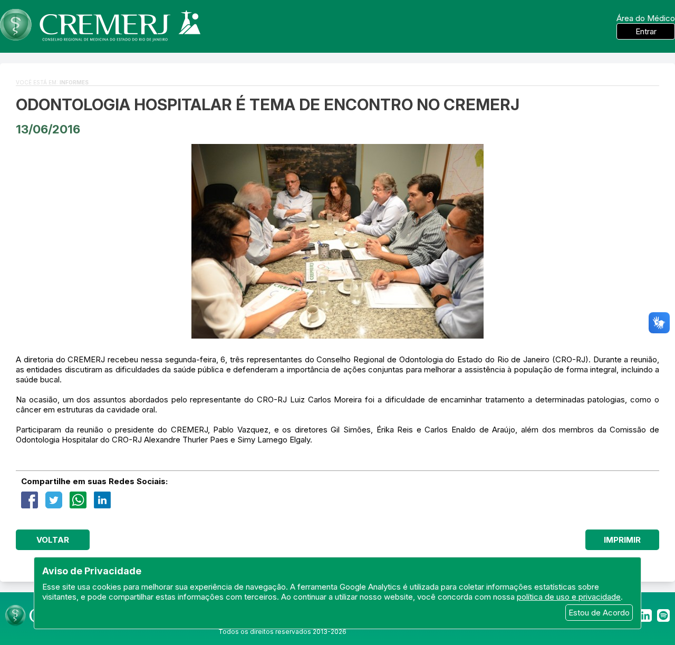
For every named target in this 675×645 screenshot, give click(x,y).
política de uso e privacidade (569, 597)
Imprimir (622, 540)
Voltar (52, 540)
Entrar (646, 31)
